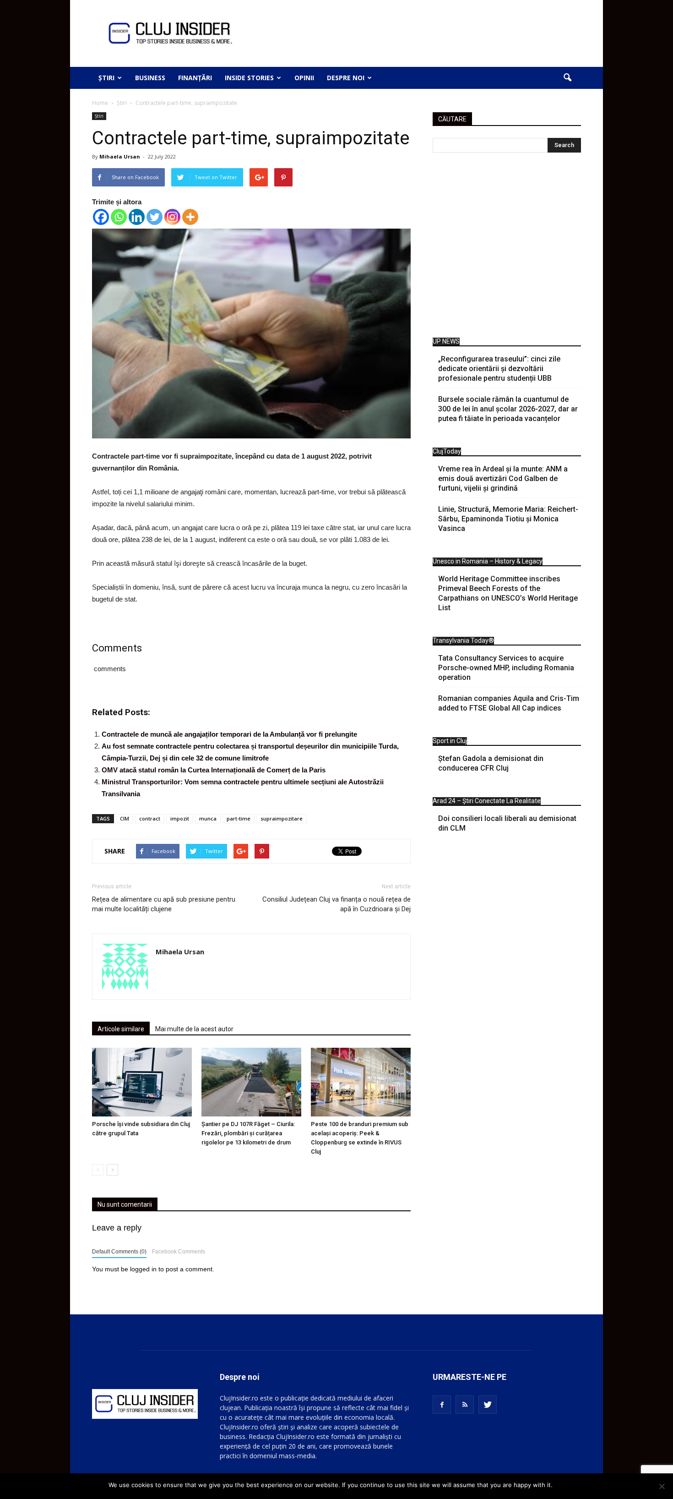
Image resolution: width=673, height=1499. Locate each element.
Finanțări (195, 77)
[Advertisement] (507, 247)
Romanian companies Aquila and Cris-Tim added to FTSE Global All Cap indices (508, 703)
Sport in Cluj (450, 740)
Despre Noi (345, 77)
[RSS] (465, 1404)
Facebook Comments (178, 1251)
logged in (143, 1269)
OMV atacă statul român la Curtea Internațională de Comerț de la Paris (214, 770)
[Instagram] (172, 217)
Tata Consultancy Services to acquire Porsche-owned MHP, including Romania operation (506, 668)
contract (149, 818)
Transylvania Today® (463, 640)
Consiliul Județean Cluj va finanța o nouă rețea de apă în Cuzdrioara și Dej (336, 904)
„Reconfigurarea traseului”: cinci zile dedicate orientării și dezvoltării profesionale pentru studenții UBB (499, 369)
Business (150, 77)
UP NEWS (446, 341)
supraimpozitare (282, 818)
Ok (561, 1484)
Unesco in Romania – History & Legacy (488, 561)
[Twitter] (155, 217)
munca (208, 818)
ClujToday (447, 451)
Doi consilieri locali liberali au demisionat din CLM (507, 823)
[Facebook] (101, 217)
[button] (567, 78)
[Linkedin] (137, 217)
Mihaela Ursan (119, 156)
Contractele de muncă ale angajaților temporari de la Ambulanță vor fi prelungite (229, 734)
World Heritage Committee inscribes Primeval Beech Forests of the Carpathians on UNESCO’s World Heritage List (508, 593)
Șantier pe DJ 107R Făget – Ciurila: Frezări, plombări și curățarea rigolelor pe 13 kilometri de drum (248, 1133)
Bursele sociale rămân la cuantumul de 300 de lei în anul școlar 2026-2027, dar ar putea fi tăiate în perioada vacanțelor (508, 409)
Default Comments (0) (119, 1251)
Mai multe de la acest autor (194, 1029)
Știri (106, 77)
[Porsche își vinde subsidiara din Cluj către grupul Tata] (142, 1082)
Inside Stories (249, 77)
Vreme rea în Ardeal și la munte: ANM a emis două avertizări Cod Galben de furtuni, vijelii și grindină (503, 478)
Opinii (304, 77)
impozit (179, 818)
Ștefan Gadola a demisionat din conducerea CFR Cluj (490, 763)
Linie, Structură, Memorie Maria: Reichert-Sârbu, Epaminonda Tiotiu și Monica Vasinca (508, 519)
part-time (238, 818)
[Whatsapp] (119, 217)
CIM (124, 818)
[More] (190, 217)
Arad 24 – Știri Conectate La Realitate (487, 800)
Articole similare (121, 1029)
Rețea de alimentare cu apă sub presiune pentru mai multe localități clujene (163, 904)
